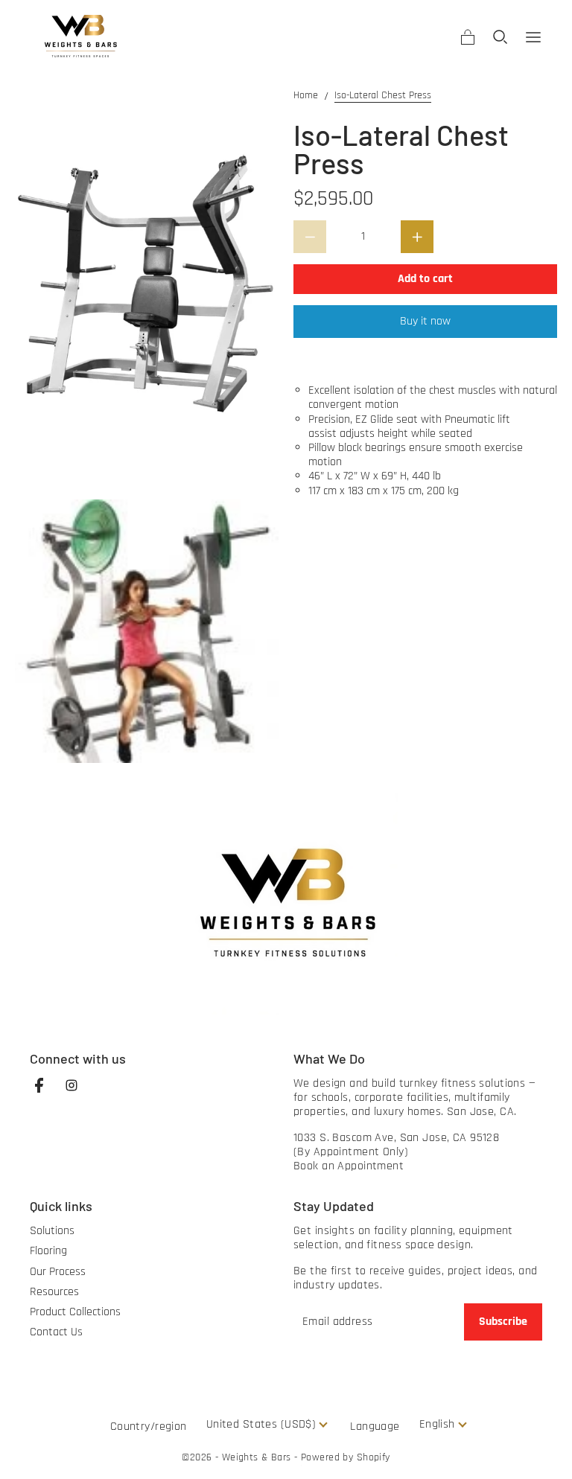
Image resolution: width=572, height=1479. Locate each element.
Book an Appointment (348, 1166)
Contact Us (56, 1332)
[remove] (309, 236)
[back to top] (542, 1449)
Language (374, 1426)
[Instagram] (79, 1092)
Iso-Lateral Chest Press (382, 95)
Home (305, 95)
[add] (417, 236)
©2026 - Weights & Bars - (241, 1457)
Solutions (52, 1231)
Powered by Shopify (345, 1457)
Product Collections (75, 1312)
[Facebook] (46, 1092)
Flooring (48, 1251)
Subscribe (503, 1321)
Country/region (148, 1426)
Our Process (58, 1272)
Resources (54, 1292)
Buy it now (425, 321)
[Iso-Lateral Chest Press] (147, 287)
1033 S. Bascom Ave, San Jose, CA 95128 (396, 1138)
